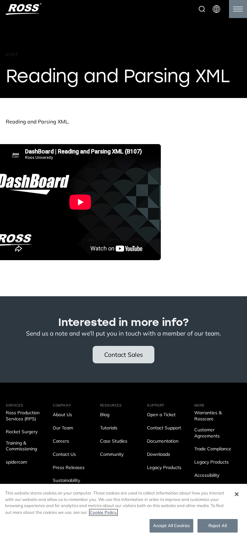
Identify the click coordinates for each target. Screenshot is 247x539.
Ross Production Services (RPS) (23, 416)
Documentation (162, 441)
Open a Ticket (161, 415)
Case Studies (113, 441)
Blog (104, 415)
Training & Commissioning (21, 446)
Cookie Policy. (103, 512)
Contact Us (64, 454)
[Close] (237, 494)
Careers (61, 441)
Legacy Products (164, 468)
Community (112, 454)
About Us (62, 415)
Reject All (217, 525)
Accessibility (206, 475)
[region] (123, 511)
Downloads (158, 454)
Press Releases (69, 468)
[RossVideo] (23, 9)
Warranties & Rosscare (208, 416)
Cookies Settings (21, 525)
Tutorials (108, 428)
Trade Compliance (212, 449)
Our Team (63, 428)
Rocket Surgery (22, 432)
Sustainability (66, 480)
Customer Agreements (207, 433)
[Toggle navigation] (238, 9)
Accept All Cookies (171, 525)
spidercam (16, 462)
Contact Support (164, 428)
